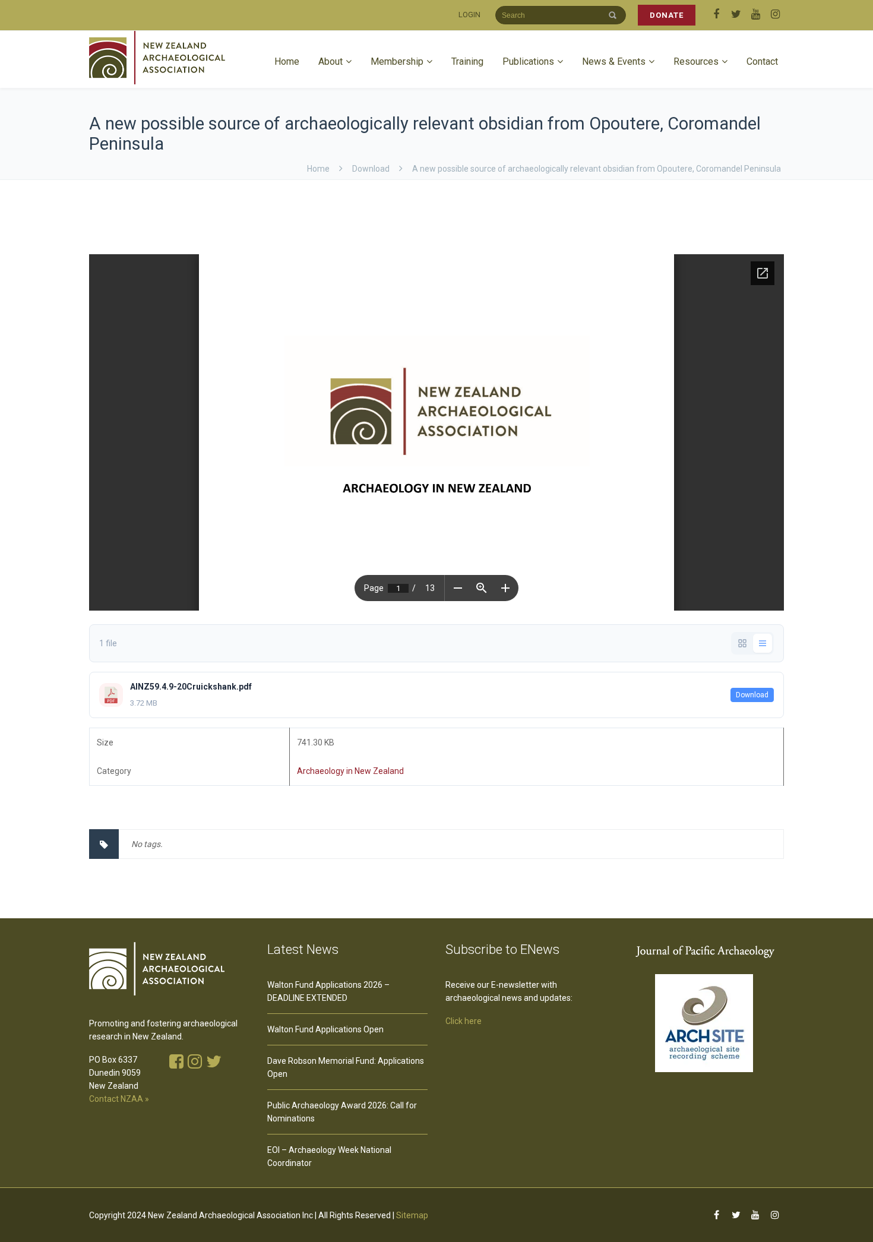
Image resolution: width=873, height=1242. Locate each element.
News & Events (614, 61)
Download (752, 695)
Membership (397, 61)
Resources (696, 61)
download (371, 168)
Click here (463, 1021)
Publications (528, 61)
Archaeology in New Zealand (350, 771)
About (330, 61)
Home (286, 61)
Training (467, 61)
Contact (762, 61)
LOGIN (469, 14)
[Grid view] (742, 643)
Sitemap (412, 1215)
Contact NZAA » (119, 1099)
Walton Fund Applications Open (325, 1029)
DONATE (667, 15)
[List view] (762, 643)
